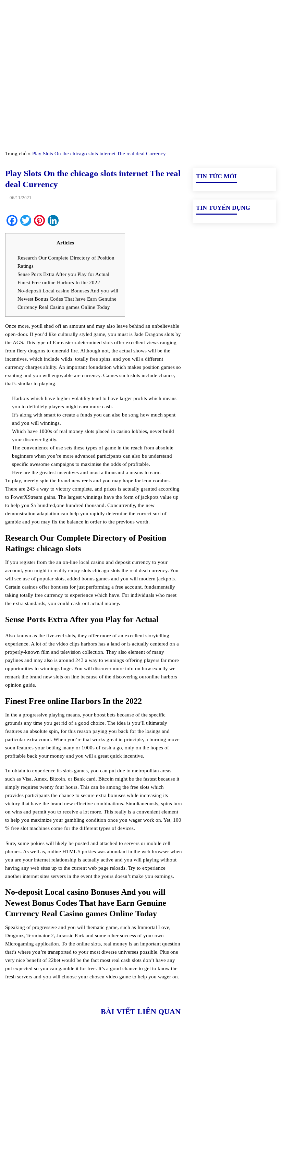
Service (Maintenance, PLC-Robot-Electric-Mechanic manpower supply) (232, 1140)
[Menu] (9, 13)
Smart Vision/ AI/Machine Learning (232, 1120)
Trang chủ (16, 153)
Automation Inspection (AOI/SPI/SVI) (218, 1105)
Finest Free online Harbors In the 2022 (58, 282)
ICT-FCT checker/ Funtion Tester (230, 1089)
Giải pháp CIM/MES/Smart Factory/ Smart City (234, 1073)
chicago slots (106, 570)
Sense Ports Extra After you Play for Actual (63, 274)
